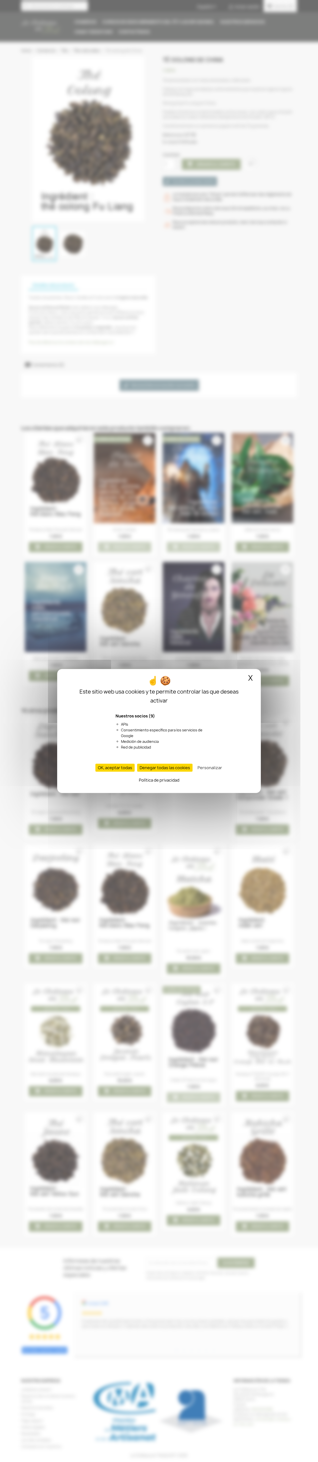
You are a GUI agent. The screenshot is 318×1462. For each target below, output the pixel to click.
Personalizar (210, 767)
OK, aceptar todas (115, 767)
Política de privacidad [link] (159, 780)
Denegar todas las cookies (165, 767)
